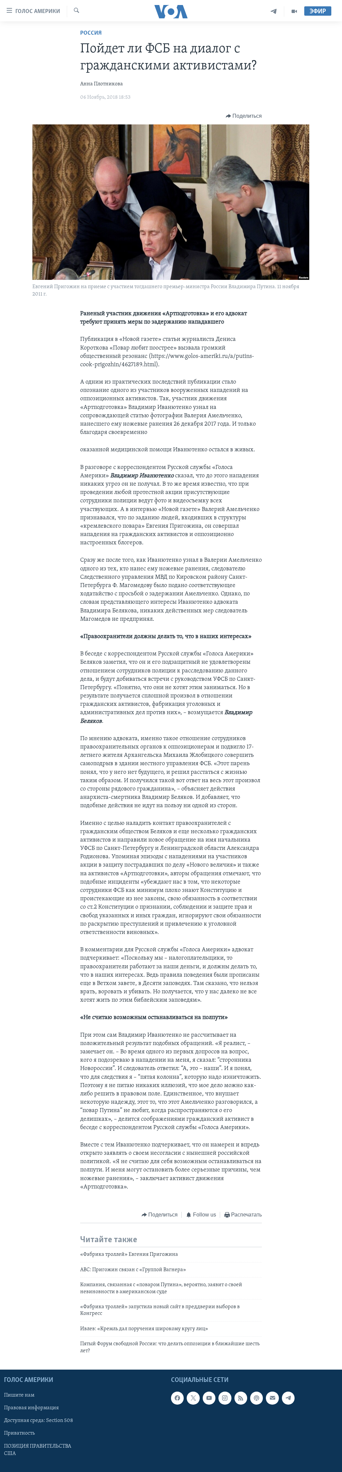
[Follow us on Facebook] (177, 1398)
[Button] (244, 116)
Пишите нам (19, 1395)
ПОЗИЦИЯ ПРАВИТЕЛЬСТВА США (37, 1449)
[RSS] (240, 1398)
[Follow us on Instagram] (224, 1398)
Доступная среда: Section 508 (38, 1420)
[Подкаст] (256, 1398)
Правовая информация (31, 1408)
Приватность (19, 1433)
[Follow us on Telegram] (288, 1398)
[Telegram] (273, 11)
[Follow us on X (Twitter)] (193, 1398)
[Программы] (294, 11)
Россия (91, 33)
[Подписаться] (272, 1398)
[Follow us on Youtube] (209, 1398)
